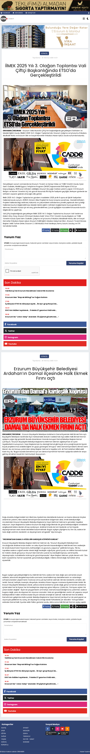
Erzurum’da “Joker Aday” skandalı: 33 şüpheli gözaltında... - (32, 317)
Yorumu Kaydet (76, 263)
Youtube (12, 344)
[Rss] (67, 729)
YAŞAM (3, 739)
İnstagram (12, 337)
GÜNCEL (44, 53)
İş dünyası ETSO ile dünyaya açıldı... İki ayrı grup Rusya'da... (31, 304)
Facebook (12, 324)
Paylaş (46, 230)
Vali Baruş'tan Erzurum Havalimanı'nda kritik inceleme (29, 291)
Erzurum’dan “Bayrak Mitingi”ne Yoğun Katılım (26, 297)
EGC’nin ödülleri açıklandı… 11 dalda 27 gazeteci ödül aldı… (31, 310)
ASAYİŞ (3, 728)
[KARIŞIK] (45, 160)
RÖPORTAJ (4, 745)
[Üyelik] (88, 13)
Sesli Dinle (81, 230)
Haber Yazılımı (85, 752)
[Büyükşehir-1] (45, 36)
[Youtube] (62, 729)
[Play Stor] (63, 733)
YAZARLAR (6, 13)
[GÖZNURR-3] (45, 5)
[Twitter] (53, 729)
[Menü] (84, 18)
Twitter (11, 331)
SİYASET (26, 728)
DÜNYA (25, 733)
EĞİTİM (3, 733)
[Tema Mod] (87, 18)
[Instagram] (57, 729)
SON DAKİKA (18, 13)
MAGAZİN (26, 731)
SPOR (3, 731)
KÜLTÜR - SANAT (28, 739)
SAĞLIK (3, 736)
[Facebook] (48, 729)
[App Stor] (51, 733)
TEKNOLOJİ (26, 736)
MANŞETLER (31, 13)
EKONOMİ (26, 742)
